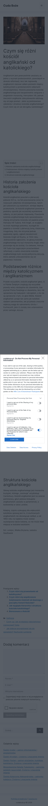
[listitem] (24, 398)
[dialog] (24, 403)
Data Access (24, 447)
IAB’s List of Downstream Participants (27, 391)
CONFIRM (14, 439)
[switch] (39, 403)
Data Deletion (11, 447)
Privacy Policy (37, 447)
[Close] (44, 359)
